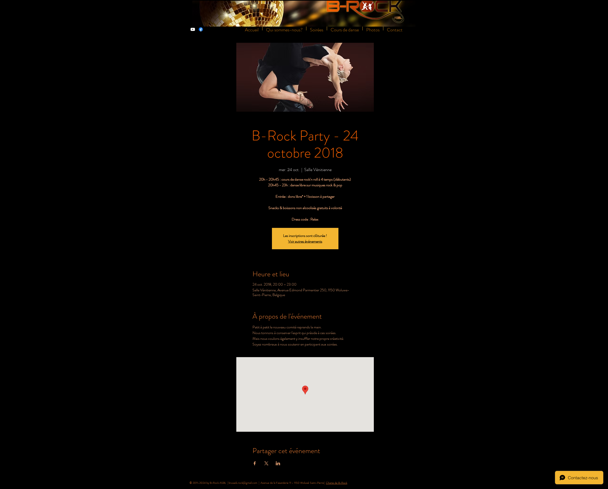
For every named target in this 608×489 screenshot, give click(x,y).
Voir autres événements (305, 241)
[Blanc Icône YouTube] (192, 29)
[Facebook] (201, 29)
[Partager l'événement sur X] (266, 463)
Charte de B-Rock (336, 483)
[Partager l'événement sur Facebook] (254, 463)
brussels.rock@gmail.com (243, 483)
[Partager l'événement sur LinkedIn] (278, 463)
